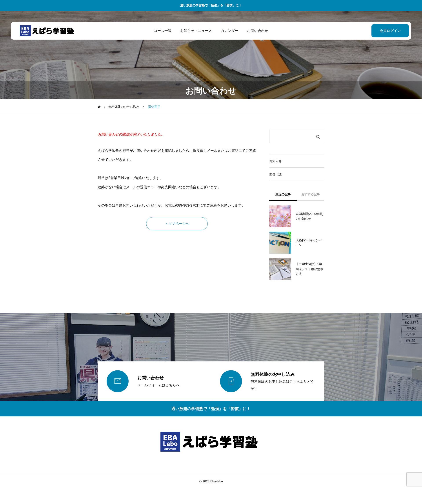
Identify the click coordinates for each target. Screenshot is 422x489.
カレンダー (229, 31)
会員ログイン (390, 31)
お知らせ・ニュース (196, 31)
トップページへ (177, 223)
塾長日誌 (275, 174)
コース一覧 (162, 31)
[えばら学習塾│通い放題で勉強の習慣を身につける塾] (48, 31)
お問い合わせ (257, 31)
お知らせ (275, 161)
